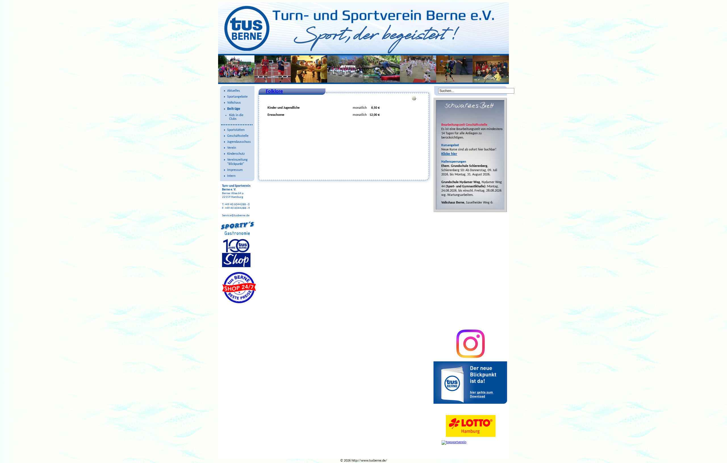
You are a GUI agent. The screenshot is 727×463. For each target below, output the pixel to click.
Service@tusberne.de (235, 215)
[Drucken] (414, 100)
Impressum (235, 170)
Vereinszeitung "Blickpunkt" (237, 162)
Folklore (274, 91)
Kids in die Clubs (236, 117)
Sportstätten (236, 130)
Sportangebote (237, 97)
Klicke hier (449, 154)
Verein (231, 148)
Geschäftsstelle (237, 136)
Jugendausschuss (239, 142)
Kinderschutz (236, 154)
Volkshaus (234, 102)
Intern (231, 176)
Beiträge (233, 109)
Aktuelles (233, 91)
